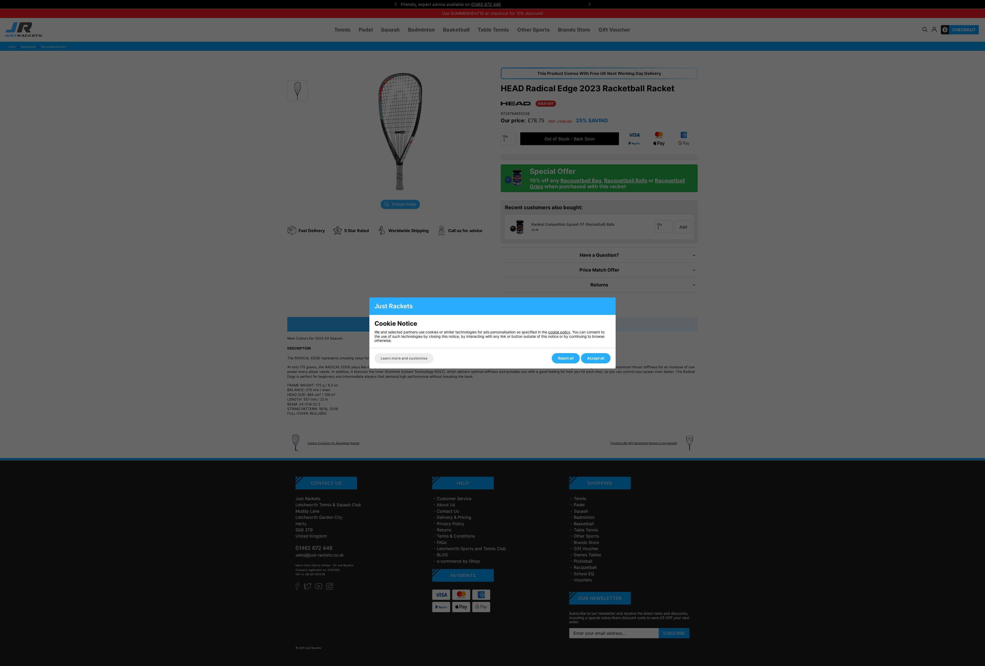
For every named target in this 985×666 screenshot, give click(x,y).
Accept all (595, 358)
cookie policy (559, 332)
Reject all (566, 358)
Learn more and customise (404, 358)
